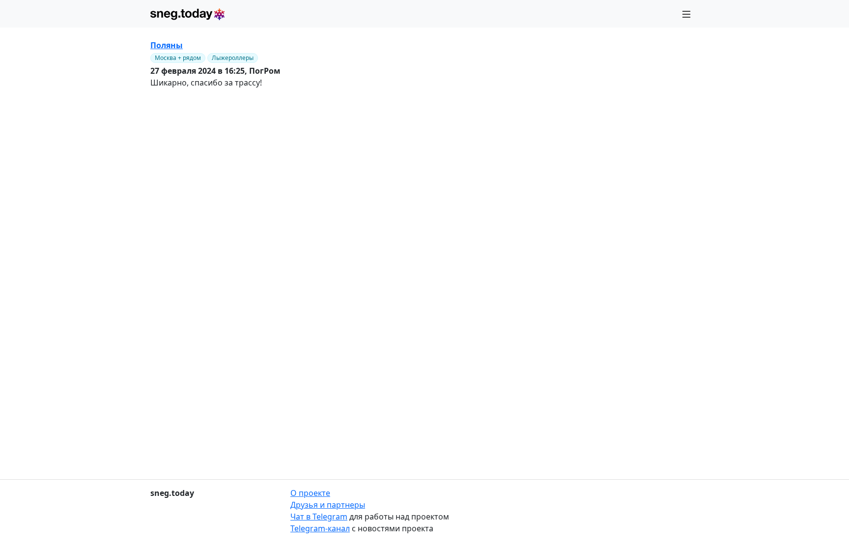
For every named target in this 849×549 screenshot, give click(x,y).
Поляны (166, 45)
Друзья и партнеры (327, 504)
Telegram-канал (320, 528)
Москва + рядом (178, 58)
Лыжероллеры (233, 58)
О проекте (310, 493)
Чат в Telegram (318, 516)
